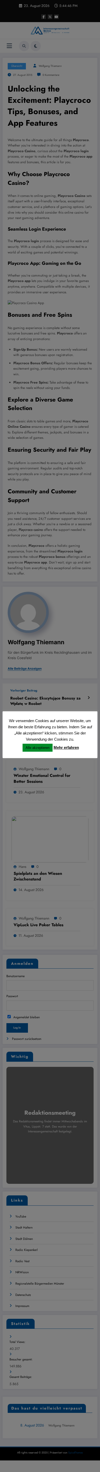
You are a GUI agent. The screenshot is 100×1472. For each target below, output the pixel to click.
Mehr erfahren (66, 747)
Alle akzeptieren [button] (37, 748)
